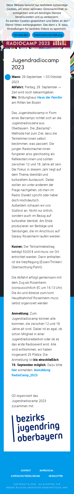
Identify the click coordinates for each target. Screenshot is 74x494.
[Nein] (69, 20)
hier (14, 370)
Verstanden (21, 34)
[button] (8, 77)
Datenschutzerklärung (48, 34)
